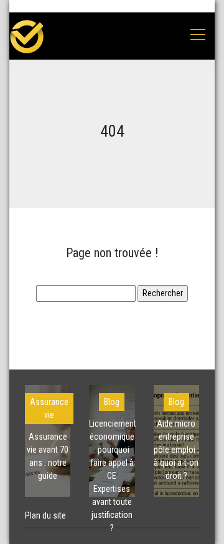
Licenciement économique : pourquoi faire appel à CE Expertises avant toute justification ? (112, 476)
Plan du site (45, 515)
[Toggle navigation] (197, 36)
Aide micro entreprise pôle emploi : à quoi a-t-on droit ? (176, 450)
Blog (111, 402)
